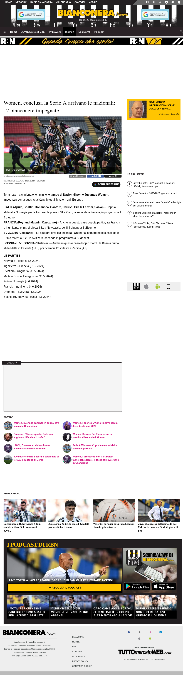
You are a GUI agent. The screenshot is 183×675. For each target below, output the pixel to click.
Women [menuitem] (69, 31)
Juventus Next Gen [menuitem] (33, 31)
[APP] (137, 286)
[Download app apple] (172, 2)
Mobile (76, 642)
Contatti (77, 652)
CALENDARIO (63, 2)
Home (8, 2)
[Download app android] (179, 2)
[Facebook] (147, 2)
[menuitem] (4, 32)
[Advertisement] (153, 432)
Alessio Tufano (14, 184)
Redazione (78, 637)
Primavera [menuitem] (55, 31)
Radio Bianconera (41, 2)
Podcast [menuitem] (99, 31)
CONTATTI (80, 2)
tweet (112, 176)
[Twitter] (153, 2)
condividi (94, 176)
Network (21, 2)
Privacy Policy (80, 661)
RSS (74, 647)
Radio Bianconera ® (36, 642)
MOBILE (93, 2)
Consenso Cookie (82, 666)
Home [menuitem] (13, 31)
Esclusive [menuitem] (84, 31)
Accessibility (79, 656)
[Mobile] (168, 286)
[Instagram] (160, 2)
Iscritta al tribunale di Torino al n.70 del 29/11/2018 (29, 645)
